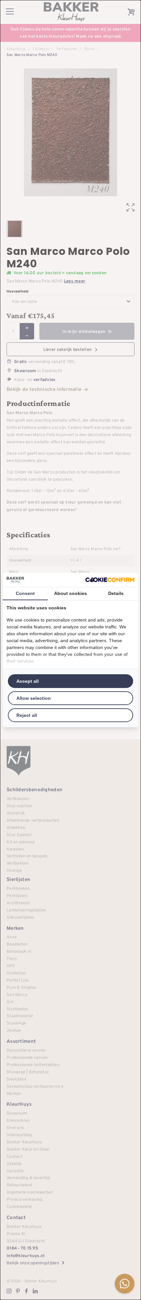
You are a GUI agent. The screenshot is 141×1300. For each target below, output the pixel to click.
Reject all (26, 715)
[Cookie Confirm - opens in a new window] (109, 579)
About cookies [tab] (70, 593)
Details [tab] (116, 593)
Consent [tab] (25, 593)
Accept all (27, 681)
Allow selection (33, 698)
